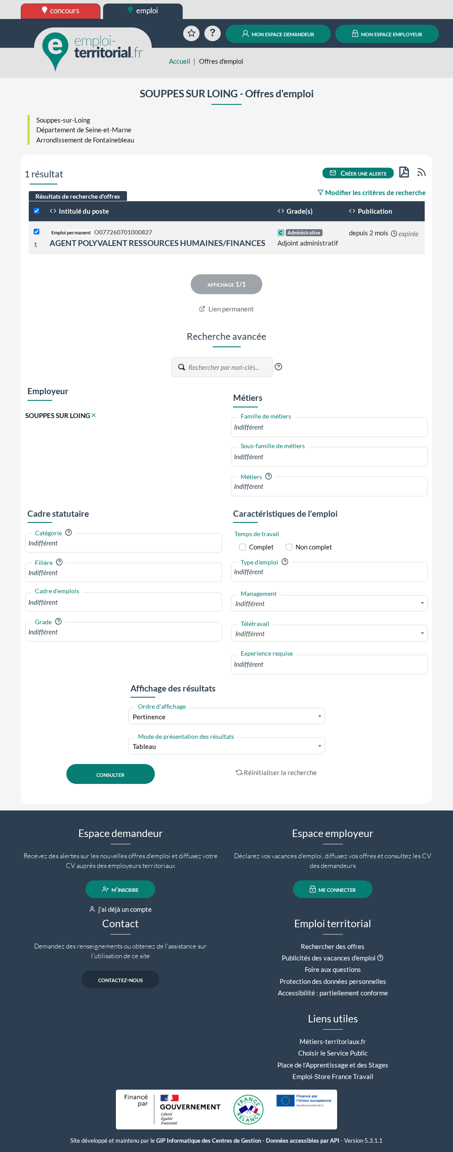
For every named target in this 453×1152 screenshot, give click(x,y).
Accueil (179, 61)
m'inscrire (124, 889)
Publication (374, 211)
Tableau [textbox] (144, 746)
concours (64, 10)
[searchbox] (329, 427)
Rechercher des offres (333, 946)
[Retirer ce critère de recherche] (93, 416)
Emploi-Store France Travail (332, 1076)
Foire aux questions (333, 969)
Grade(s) (299, 211)
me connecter (336, 889)
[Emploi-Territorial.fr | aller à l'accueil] (93, 51)
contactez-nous (120, 979)
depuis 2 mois (368, 233)
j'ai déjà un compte (124, 909)
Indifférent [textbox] (250, 603)
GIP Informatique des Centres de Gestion (208, 1140)
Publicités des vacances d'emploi (329, 958)
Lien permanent (230, 309)
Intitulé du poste (83, 211)
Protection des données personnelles (333, 981)
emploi (146, 10)
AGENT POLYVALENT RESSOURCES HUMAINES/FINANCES (157, 243)
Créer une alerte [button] (363, 173)
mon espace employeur (391, 34)
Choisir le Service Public (333, 1053)
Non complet (314, 547)
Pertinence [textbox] (149, 717)
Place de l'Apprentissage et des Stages (332, 1065)
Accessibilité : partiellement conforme (333, 993)
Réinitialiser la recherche (280, 772)
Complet (261, 547)
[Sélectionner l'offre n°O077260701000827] (36, 232)
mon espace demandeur (282, 34)
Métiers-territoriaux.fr (332, 1041)
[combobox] (329, 427)
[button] (278, 367)
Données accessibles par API (302, 1140)
